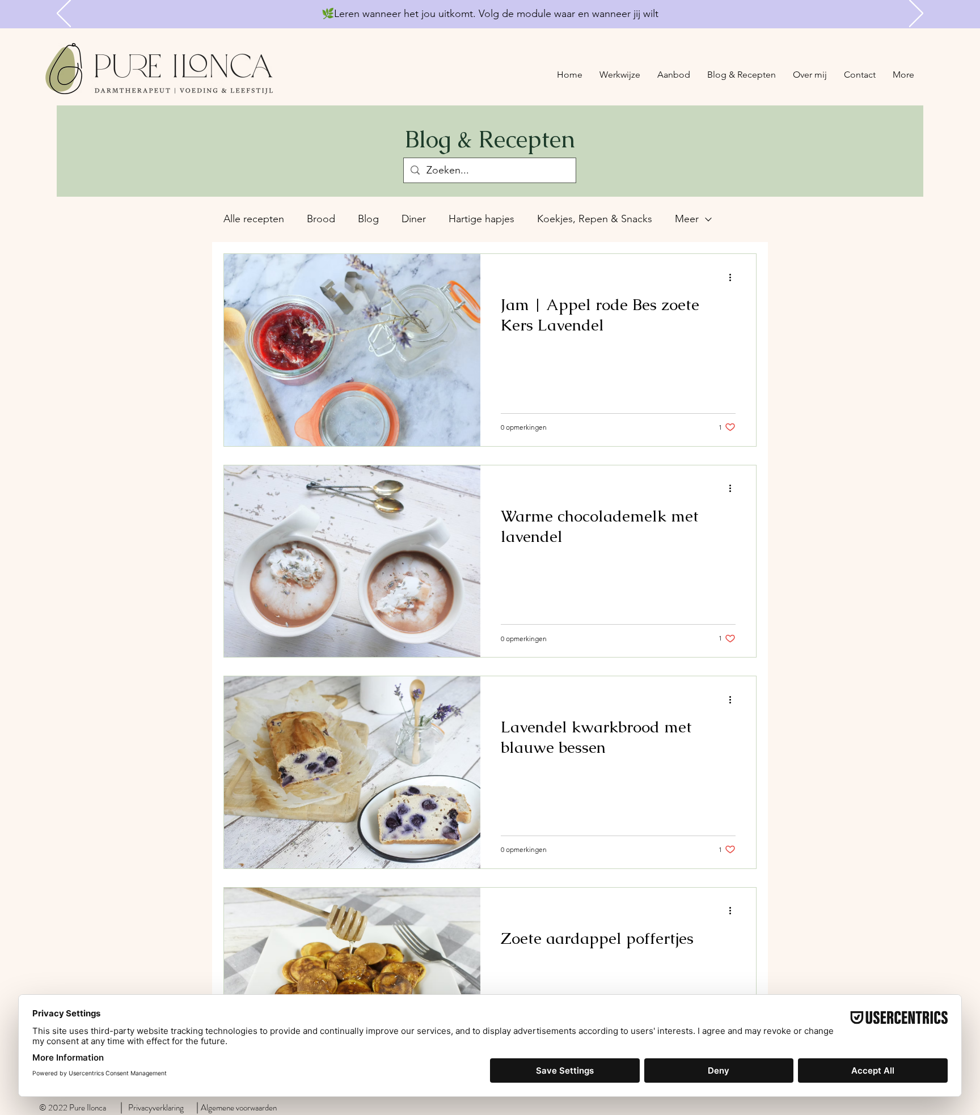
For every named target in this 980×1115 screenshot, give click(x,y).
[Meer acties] (734, 277)
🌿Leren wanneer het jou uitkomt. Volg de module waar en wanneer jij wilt (490, 13)
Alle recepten (253, 219)
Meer (687, 219)
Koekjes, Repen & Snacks (594, 219)
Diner (414, 219)
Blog (368, 219)
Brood (321, 219)
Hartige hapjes (481, 219)
